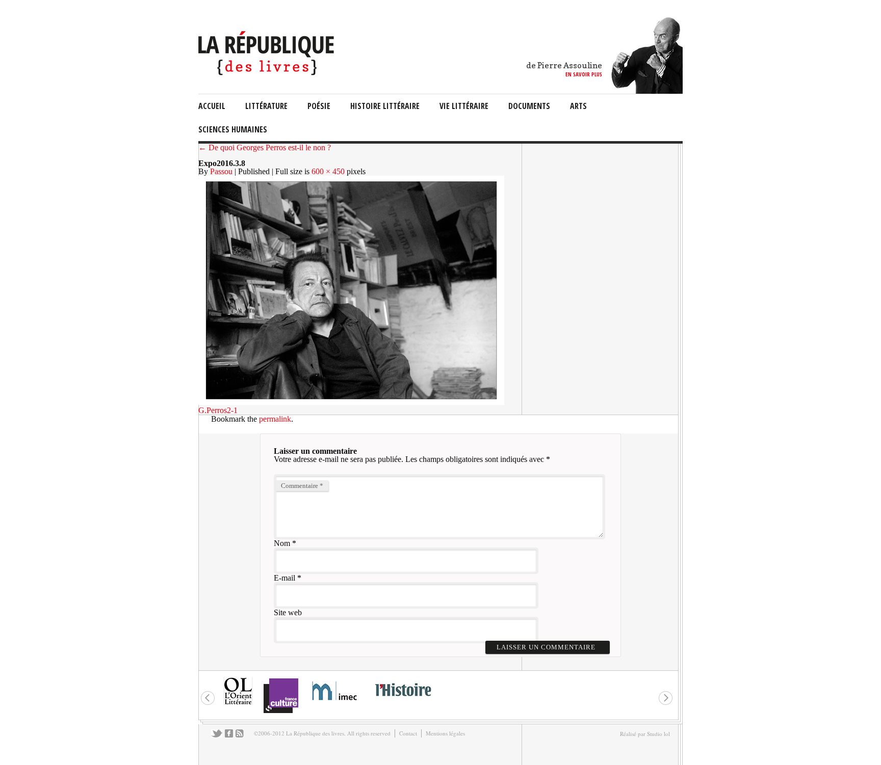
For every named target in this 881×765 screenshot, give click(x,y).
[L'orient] (238, 703)
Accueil (211, 106)
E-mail (284, 577)
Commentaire (302, 485)
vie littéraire (463, 106)
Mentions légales (445, 733)
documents (529, 106)
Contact (408, 733)
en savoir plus (583, 74)
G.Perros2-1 (218, 410)
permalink (275, 419)
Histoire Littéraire (385, 106)
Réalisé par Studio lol (645, 733)
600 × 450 (328, 171)
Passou (221, 171)
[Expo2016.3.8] (351, 402)
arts (578, 106)
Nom (282, 543)
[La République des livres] (267, 72)
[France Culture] (280, 712)
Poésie (318, 106)
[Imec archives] (335, 703)
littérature (266, 106)
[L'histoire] (402, 702)
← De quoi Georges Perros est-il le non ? (264, 147)
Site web (288, 612)
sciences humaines (232, 129)
